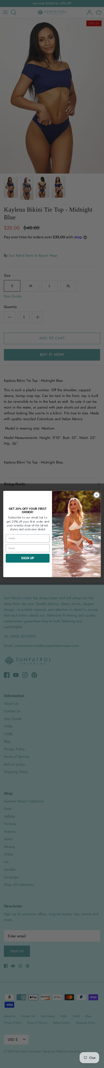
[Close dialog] (97, 495)
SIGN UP (27, 558)
